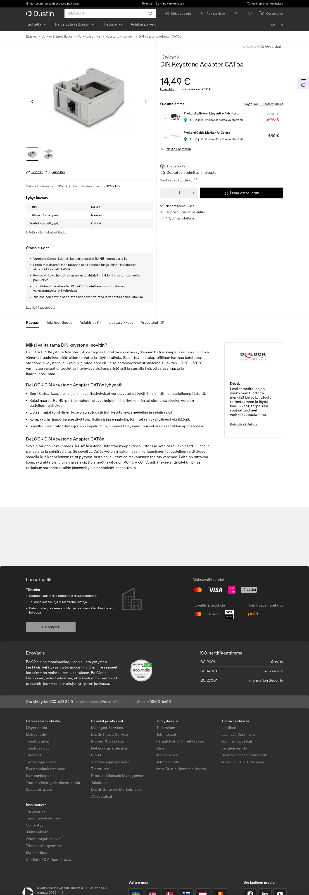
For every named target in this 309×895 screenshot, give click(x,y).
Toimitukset (166, 734)
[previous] (32, 101)
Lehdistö (228, 728)
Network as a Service (109, 748)
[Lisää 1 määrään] (193, 193)
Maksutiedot (37, 734)
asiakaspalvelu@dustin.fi (97, 702)
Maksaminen (167, 755)
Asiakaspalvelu (143, 24)
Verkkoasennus (89, 36)
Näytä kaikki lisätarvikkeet (263, 104)
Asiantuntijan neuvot (43, 839)
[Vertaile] (236, 13)
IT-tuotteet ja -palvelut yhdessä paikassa (52, 3)
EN (281, 25)
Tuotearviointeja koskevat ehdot (53, 783)
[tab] (34, 322)
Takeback (99, 783)
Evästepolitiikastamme (45, 769)
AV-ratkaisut (101, 796)
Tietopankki (113, 24)
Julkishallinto (37, 832)
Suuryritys (34, 825)
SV (273, 25)
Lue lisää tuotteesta (40, 307)
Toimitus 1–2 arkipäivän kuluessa (163, 3)
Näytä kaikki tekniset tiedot (46, 232)
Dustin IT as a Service (109, 734)
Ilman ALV (167, 89)
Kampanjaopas (38, 776)
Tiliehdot (33, 755)
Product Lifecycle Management (118, 776)
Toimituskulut (37, 748)
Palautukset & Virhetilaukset (180, 741)
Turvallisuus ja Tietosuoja (242, 762)
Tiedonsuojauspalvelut (110, 762)
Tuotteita (34, 24)
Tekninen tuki (167, 762)
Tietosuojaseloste (41, 762)
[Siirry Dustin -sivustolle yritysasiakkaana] (40, 13)
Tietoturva (100, 769)
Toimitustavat (37, 741)
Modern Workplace (107, 741)
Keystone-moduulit (119, 36)
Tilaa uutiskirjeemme (44, 846)
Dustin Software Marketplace (116, 789)
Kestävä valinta (234, 748)
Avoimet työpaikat (236, 741)
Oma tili (163, 748)
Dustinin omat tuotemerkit (243, 755)
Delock (170, 57)
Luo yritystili (51, 627)
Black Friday (36, 852)
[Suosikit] (250, 13)
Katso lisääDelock (243, 424)
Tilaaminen (165, 728)
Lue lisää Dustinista (238, 734)
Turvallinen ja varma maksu (265, 3)
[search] (150, 13)
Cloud (96, 755)
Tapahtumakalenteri (43, 818)
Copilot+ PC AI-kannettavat (49, 859)
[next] (146, 101)
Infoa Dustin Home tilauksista (181, 769)
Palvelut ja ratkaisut (72, 24)
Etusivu (31, 36)
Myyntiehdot (36, 728)
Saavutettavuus (39, 789)
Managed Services (107, 728)
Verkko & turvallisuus (57, 36)
